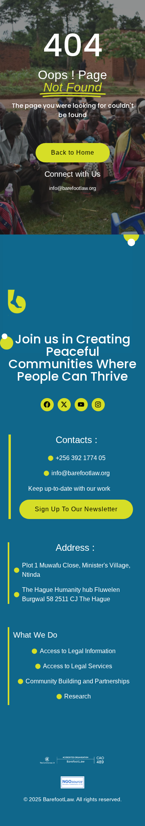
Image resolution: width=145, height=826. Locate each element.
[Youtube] (81, 404)
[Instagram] (98, 404)
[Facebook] (47, 404)
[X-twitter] (64, 404)
